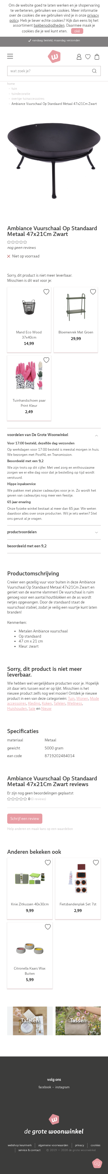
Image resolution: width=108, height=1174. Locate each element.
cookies (95, 1145)
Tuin (71, 698)
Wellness (74, 703)
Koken (47, 703)
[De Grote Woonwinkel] (54, 56)
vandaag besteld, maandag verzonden (56, 40)
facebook (45, 1087)
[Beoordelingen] (54, 242)
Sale (32, 708)
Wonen (82, 698)
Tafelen (59, 703)
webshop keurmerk (20, 1145)
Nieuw (46, 708)
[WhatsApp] (97, 1163)
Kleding (34, 703)
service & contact (29, 1150)
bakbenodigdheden (49, 25)
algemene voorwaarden (53, 1145)
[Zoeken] (96, 71)
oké (77, 31)
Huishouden (17, 708)
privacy (79, 1145)
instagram (62, 1087)
